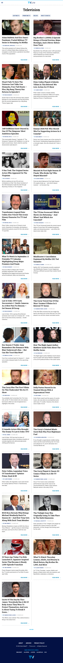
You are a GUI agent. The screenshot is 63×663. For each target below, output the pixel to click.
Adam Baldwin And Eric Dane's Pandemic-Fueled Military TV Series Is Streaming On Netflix (15, 40)
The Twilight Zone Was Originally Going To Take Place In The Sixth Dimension (46, 515)
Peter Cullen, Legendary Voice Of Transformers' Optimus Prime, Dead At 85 (15, 473)
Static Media (23, 646)
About (21, 643)
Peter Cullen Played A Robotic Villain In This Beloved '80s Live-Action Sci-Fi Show (46, 84)
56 (59, 208)
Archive (28, 643)
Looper (33, 652)
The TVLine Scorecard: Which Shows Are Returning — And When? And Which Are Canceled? (46, 216)
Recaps (36, 15)
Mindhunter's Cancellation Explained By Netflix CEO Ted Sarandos (46, 259)
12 (59, 125)
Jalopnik (26, 652)
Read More (24, 60)
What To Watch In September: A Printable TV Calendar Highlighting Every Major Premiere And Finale (15, 260)
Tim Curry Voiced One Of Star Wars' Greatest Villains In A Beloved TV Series (46, 303)
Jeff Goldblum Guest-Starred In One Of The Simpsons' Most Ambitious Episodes (15, 131)
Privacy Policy (39, 643)
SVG (45, 652)
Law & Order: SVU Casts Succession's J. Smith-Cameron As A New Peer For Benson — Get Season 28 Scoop (15, 304)
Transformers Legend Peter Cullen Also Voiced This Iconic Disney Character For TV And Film (15, 216)
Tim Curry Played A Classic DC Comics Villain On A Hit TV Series (46, 473)
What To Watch (45, 15)
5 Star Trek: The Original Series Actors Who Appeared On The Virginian (15, 173)
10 (59, 34)
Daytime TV (16, 15)
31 (59, 553)
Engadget (19, 652)
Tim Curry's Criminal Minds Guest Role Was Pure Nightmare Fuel (47, 432)
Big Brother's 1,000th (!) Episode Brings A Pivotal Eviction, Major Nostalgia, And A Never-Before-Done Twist (47, 41)
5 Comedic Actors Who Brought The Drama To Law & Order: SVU (15, 430)
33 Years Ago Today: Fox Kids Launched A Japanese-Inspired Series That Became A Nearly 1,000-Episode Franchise (15, 561)
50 (28, 509)
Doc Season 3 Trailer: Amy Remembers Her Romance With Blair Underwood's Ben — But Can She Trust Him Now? (15, 349)
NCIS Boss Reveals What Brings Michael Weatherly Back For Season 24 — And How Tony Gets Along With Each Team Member (15, 517)
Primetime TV (26, 15)
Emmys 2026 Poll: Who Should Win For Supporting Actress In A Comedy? (47, 131)
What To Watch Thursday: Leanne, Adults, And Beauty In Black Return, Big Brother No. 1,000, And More (46, 561)
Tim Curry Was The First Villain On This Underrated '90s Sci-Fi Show (15, 390)
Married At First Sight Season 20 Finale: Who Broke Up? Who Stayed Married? (47, 173)
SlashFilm (40, 652)
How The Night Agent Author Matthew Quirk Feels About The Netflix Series (47, 347)
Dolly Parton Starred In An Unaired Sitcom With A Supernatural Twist (44, 390)
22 (28, 467)
